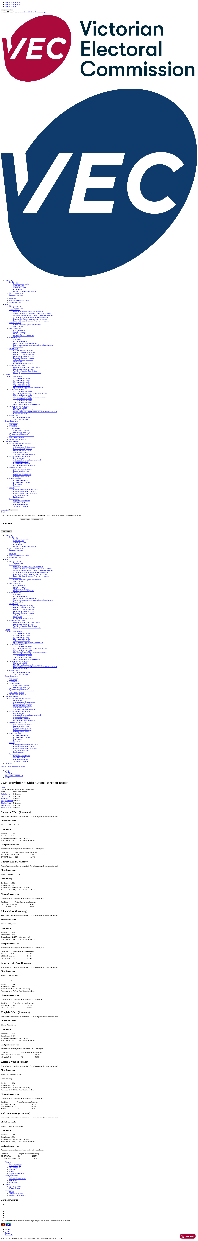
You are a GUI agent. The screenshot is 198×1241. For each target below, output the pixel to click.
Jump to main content (12, 6)
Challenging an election (21, 334)
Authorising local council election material (27, 460)
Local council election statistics (23, 417)
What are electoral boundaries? (19, 434)
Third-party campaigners (21, 506)
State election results (15, 376)
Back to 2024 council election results (13, 767)
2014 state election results (21, 382)
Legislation (12, 1169)
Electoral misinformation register (23, 369)
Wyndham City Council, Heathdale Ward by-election (30, 317)
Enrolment (8, 280)
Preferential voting (19, 330)
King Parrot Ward (7, 801)
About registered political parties (23, 469)
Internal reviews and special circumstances (27, 324)
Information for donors (20, 480)
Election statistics (14, 415)
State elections (17, 339)
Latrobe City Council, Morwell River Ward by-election (31, 321)
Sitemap (7, 1233)
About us (8, 1162)
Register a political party (21, 471)
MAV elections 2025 (20, 408)
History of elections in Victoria (23, 363)
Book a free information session (23, 356)
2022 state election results (21, 378)
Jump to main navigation (13, 2)
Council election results (16, 389)
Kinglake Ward (6, 803)
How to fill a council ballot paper (24, 354)
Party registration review (21, 476)
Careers (7, 1184)
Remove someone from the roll (19, 300)
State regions (13, 425)
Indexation (16, 486)
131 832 (11, 1192)
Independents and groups (21, 504)
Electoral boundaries (11, 421)
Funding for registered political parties (25, 489)
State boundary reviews (16, 438)
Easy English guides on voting (23, 350)
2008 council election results (22, 402)
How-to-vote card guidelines (22, 449)
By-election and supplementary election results (28, 388)
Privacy (7, 1229)
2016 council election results (22, 399)
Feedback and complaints (17, 1195)
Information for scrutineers (21, 463)
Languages (4, 510)
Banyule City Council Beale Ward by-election (28, 312)
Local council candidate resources (24, 465)
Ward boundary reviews (21, 430)
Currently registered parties (22, 473)
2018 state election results (21, 380)
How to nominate (19, 458)
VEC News (13, 1180)
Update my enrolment (16, 295)
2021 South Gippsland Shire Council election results (30, 393)
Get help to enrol (18, 286)
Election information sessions (22, 451)
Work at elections (14, 1188)
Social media (13, 1182)
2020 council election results (22, 395)
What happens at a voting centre (23, 336)
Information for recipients (21, 482)
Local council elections (20, 341)
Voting (7, 304)
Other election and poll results (18, 406)
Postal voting (17, 289)
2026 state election (15, 306)
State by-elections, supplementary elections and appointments (33, 345)
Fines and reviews (15, 323)
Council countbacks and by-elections (25, 343)
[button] (7, 10)
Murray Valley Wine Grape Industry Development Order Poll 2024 (35, 412)
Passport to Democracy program (23, 358)
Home (7, 770)
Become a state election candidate (20, 443)
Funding (12, 488)
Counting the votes (19, 332)
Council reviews (14, 428)
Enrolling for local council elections (24, 291)
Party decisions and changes (22, 475)
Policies (11, 1171)
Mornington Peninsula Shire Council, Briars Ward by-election (33, 315)
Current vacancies (15, 1186)
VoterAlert (12, 299)
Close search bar (37, 519)
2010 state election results (21, 384)
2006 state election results (21, 386)
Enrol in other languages (21, 284)
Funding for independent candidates (25, 493)
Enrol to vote (13, 282)
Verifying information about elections (25, 371)
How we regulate (14, 1168)
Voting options (18, 308)
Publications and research (17, 1179)
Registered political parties (17, 467)
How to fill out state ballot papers (24, 352)
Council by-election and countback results (26, 404)
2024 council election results (22, 391)
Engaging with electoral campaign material (27, 367)
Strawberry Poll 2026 (20, 413)
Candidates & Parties (12, 441)
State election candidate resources (24, 454)
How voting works (15, 328)
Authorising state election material (24, 447)
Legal (7, 1231)
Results (7, 375)
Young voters (17, 362)
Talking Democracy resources (23, 360)
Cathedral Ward (6, 794)
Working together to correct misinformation (27, 373)
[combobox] (10, 519)
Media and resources (11, 1175)
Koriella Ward (5, 805)
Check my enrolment (16, 293)
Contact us (8, 1190)
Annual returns (14, 499)
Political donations (15, 478)
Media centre (13, 1177)
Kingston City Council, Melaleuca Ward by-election (30, 319)
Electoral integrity (15, 1166)
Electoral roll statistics (16, 302)
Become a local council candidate (20, 456)
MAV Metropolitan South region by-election (27, 410)
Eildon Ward (5, 798)
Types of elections (15, 337)
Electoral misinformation (17, 365)
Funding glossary (18, 497)
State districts (13, 423)
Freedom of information (17, 1173)
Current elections (14, 310)
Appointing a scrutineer (20, 452)
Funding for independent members (24, 491)
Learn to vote (13, 349)
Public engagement (15, 1164)
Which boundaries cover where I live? (21, 436)
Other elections (18, 347)
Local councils (14, 426)
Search (3, 512)
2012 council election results (22, 400)
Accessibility (9, 1235)
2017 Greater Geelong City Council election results (30, 397)
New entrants (17, 484)
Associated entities (19, 502)
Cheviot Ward (5, 796)
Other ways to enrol (19, 287)
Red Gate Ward (6, 807)
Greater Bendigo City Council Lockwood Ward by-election (32, 313)
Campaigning (17, 445)
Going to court (18, 326)
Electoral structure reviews (21, 432)
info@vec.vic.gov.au (16, 1193)
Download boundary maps (17, 439)
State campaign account (21, 495)
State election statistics (20, 419)
